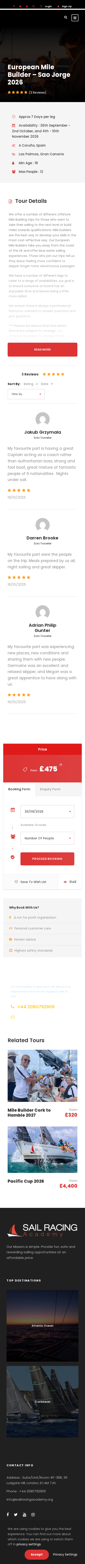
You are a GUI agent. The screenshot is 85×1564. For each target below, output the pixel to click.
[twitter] (20, 6)
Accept (37, 1554)
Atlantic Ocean (42, 1326)
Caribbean (42, 1402)
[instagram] (33, 6)
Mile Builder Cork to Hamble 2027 (29, 1112)
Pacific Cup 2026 (26, 1181)
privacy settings (29, 1544)
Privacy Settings (65, 1554)
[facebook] (14, 6)
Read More (42, 349)
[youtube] (27, 6)
